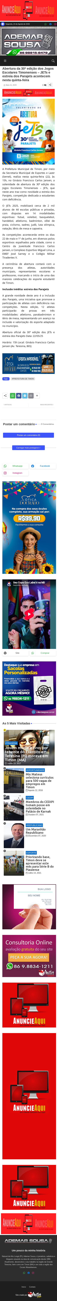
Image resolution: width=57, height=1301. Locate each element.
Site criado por (21, 1295)
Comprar (45, 653)
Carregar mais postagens (27, 448)
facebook (45, 466)
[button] (53, 61)
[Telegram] (25, 395)
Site (17, 653)
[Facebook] (18, 395)
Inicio (24, 1287)
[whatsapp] (45, 24)
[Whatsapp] (12, 395)
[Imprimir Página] (31, 395)
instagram (17, 473)
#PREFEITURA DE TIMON (23, 379)
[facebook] (50, 24)
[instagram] (55, 24)
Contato (32, 1287)
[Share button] (37, 395)
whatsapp (17, 466)
